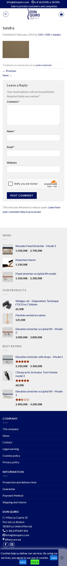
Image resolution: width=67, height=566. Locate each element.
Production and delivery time (19, 482)
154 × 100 (44, 34)
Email (10, 147)
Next (7, 75)
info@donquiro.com (17, 535)
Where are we (12, 539)
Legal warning (11, 448)
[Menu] (5, 14)
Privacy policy (11, 462)
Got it (34, 562)
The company (11, 429)
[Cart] (61, 14)
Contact (7, 442)
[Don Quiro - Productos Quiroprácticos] (33, 14)
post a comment (43, 65)
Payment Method (13, 495)
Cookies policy (11, 455)
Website (12, 162)
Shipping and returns (14, 502)
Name (11, 131)
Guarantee (9, 489)
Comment (13, 101)
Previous (9, 70)
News (6, 435)
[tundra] (16, 49)
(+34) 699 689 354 (17, 530)
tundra (57, 34)
